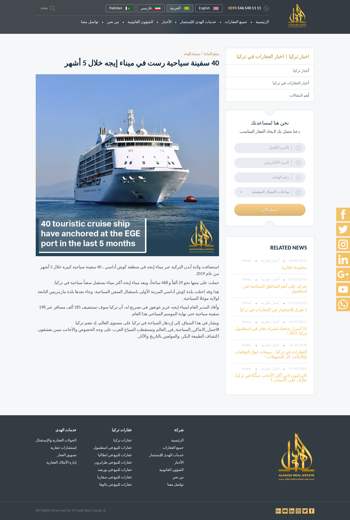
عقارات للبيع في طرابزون (113, 463)
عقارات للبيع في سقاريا (114, 477)
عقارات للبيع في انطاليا (115, 455)
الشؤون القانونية (140, 22)
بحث (44, 8)
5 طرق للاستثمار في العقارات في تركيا (273, 310)
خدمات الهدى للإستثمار (198, 22)
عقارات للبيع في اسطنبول (113, 448)
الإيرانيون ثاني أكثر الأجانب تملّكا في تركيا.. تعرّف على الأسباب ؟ (270, 378)
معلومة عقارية (294, 267)
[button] (270, 192)
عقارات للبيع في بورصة (115, 470)
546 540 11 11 (244, 8)
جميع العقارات (236, 22)
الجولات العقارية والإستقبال (56, 440)
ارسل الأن (270, 210)
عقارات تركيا (122, 440)
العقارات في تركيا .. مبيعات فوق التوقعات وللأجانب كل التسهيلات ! (271, 354)
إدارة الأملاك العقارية (61, 463)
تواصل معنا (89, 22)
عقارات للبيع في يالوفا (115, 485)
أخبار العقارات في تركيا (291, 83)
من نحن (113, 22)
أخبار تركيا (301, 71)
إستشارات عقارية (63, 448)
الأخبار (166, 22)
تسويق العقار (66, 455)
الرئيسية (262, 22)
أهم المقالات (299, 96)
